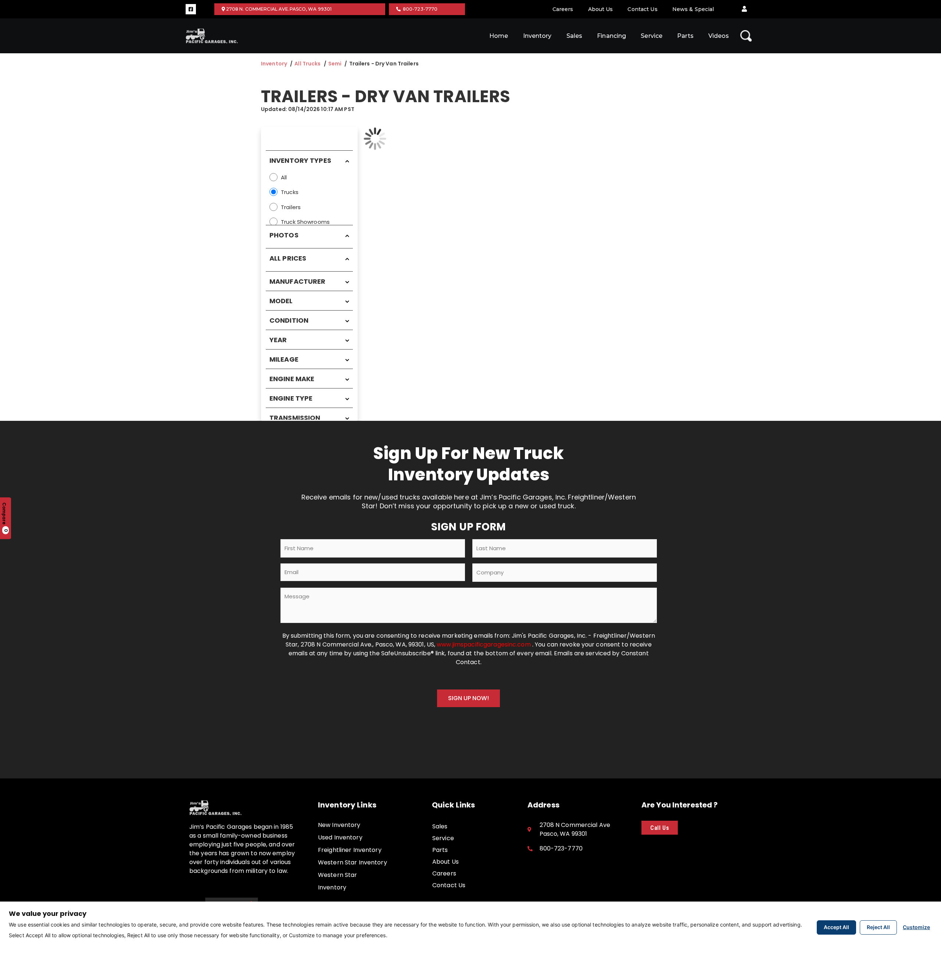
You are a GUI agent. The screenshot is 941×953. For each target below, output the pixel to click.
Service (651, 35)
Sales (574, 35)
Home (498, 35)
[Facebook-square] (191, 9)
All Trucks (307, 63)
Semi (334, 63)
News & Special (693, 9)
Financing (611, 35)
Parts (685, 35)
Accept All (836, 927)
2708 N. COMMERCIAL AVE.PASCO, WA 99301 (278, 9)
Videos (718, 35)
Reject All (878, 927)
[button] (744, 9)
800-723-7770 (419, 9)
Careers (562, 9)
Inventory (537, 35)
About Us (600, 9)
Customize (916, 927)
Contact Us (642, 9)
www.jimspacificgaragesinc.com (484, 644)
